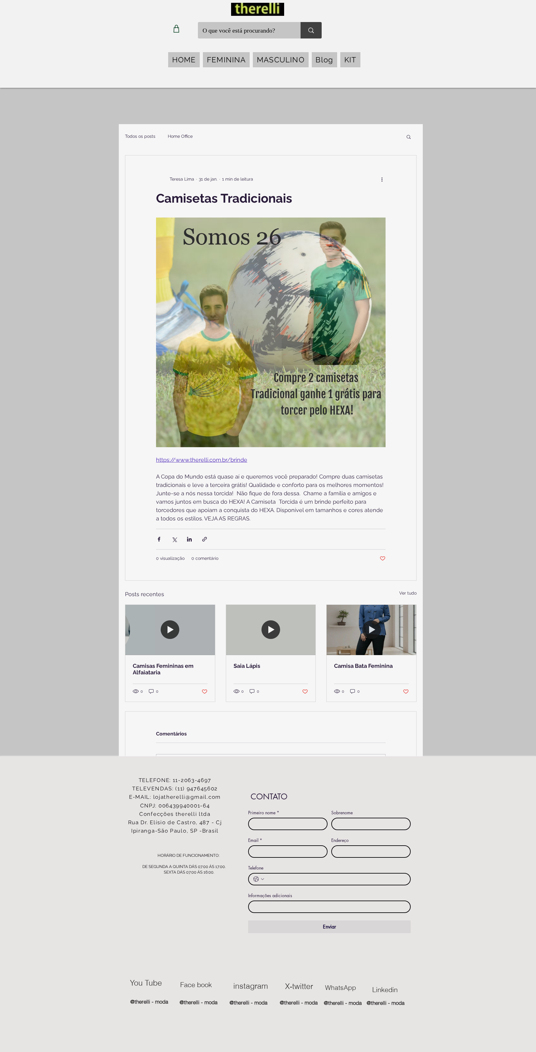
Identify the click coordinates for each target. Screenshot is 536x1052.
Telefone (255, 867)
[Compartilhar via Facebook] (159, 539)
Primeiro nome (263, 812)
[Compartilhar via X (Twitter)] (174, 539)
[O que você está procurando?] (311, 30)
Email (255, 840)
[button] (226, 60)
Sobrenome (342, 812)
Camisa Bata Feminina (363, 666)
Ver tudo (408, 593)
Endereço (340, 840)
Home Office (180, 136)
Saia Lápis (247, 666)
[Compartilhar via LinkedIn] (189, 539)
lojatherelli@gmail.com (187, 797)
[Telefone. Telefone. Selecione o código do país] (258, 879)
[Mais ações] (382, 179)
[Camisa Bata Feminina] (371, 630)
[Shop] (176, 28)
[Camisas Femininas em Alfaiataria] (170, 630)
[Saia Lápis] (271, 630)
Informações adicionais (270, 895)
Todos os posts (140, 136)
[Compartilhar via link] (205, 539)
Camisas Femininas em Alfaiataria (163, 669)
